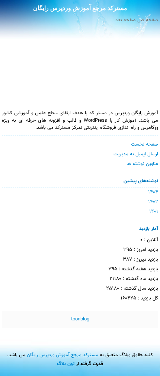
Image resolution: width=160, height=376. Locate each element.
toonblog (80, 319)
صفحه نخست (144, 144)
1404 (153, 192)
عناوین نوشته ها (142, 164)
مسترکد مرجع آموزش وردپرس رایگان (80, 8)
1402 (153, 202)
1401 (153, 211)
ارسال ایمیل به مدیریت (135, 154)
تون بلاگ (65, 364)
